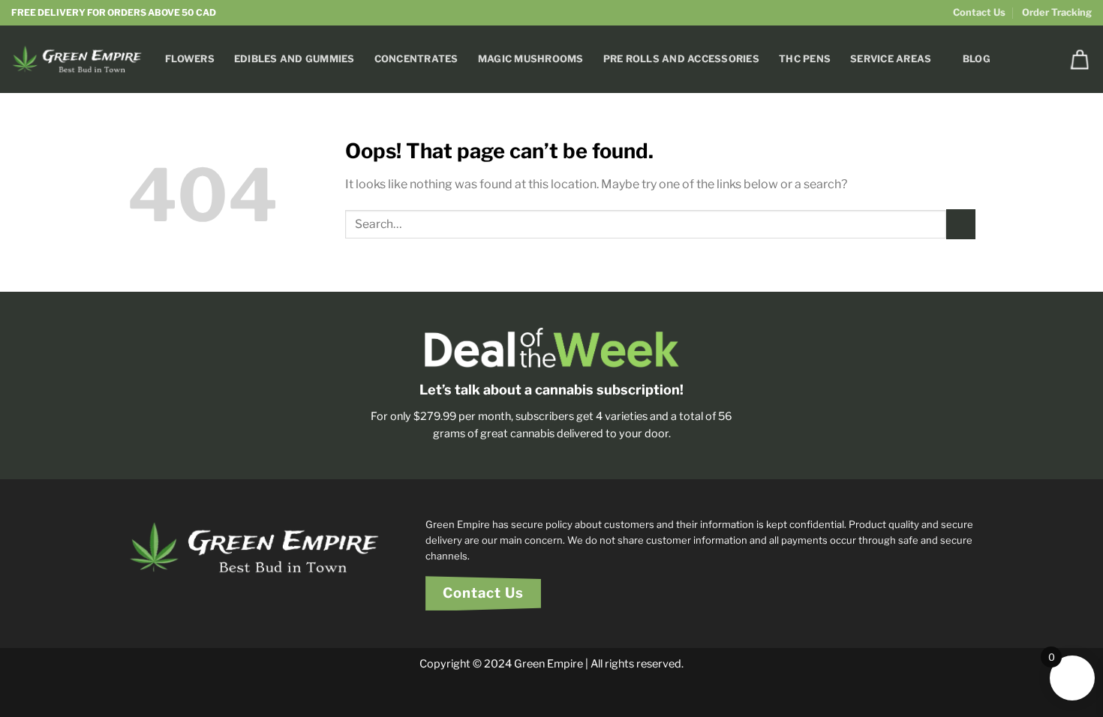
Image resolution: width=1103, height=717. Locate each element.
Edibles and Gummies (294, 58)
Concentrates (416, 58)
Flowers (190, 58)
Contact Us (979, 12)
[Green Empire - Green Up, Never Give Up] (77, 59)
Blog (976, 58)
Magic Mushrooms (531, 58)
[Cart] (1080, 59)
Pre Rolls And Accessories (681, 58)
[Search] (1042, 59)
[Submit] (960, 223)
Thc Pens (805, 58)
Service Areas (890, 58)
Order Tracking (1057, 12)
